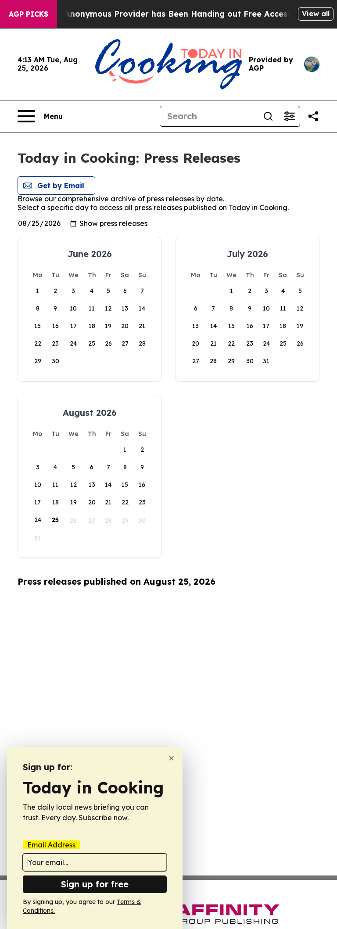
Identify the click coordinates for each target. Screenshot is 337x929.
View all (316, 13)
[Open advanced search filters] (289, 116)
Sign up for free (95, 884)
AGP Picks (28, 14)
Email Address (51, 844)
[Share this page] (313, 116)
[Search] (268, 116)
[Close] (171, 758)
